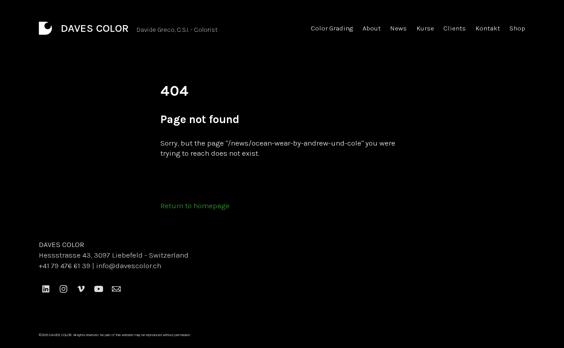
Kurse (425, 28)
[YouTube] (99, 289)
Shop (517, 28)
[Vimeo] (81, 289)
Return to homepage (195, 205)
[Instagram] (63, 289)
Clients (454, 28)
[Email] (116, 289)
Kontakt (487, 28)
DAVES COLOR (61, 244)
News (398, 28)
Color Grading (332, 28)
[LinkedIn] (46, 289)
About (372, 28)
